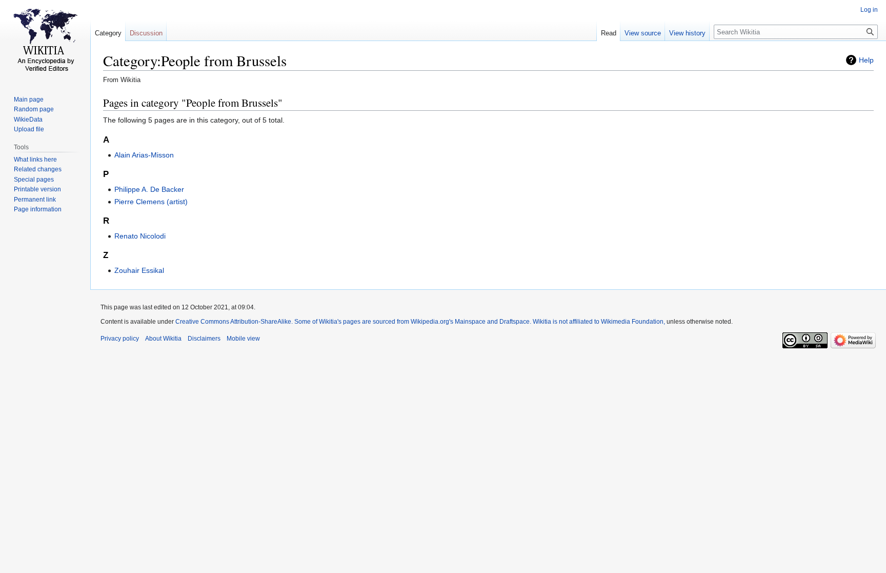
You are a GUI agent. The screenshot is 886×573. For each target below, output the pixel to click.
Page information (38, 209)
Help (866, 60)
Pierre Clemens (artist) (151, 201)
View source (643, 33)
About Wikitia (163, 338)
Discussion (146, 33)
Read (608, 33)
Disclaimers (204, 338)
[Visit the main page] (45, 41)
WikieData (28, 119)
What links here (35, 159)
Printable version (37, 189)
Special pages (34, 179)
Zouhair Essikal (139, 270)
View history (687, 33)
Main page (29, 99)
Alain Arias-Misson (144, 155)
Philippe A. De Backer (149, 189)
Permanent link (35, 199)
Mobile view (243, 338)
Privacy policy (119, 338)
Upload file (29, 129)
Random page (34, 109)
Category (108, 33)
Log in (869, 9)
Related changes (38, 169)
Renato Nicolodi (140, 236)
